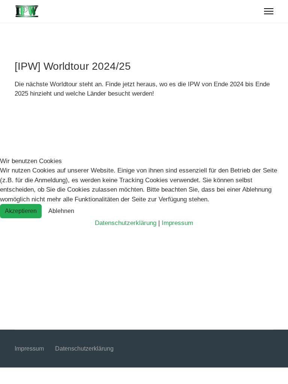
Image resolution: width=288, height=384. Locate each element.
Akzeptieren (21, 211)
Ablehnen (61, 211)
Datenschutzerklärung (125, 222)
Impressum (177, 222)
